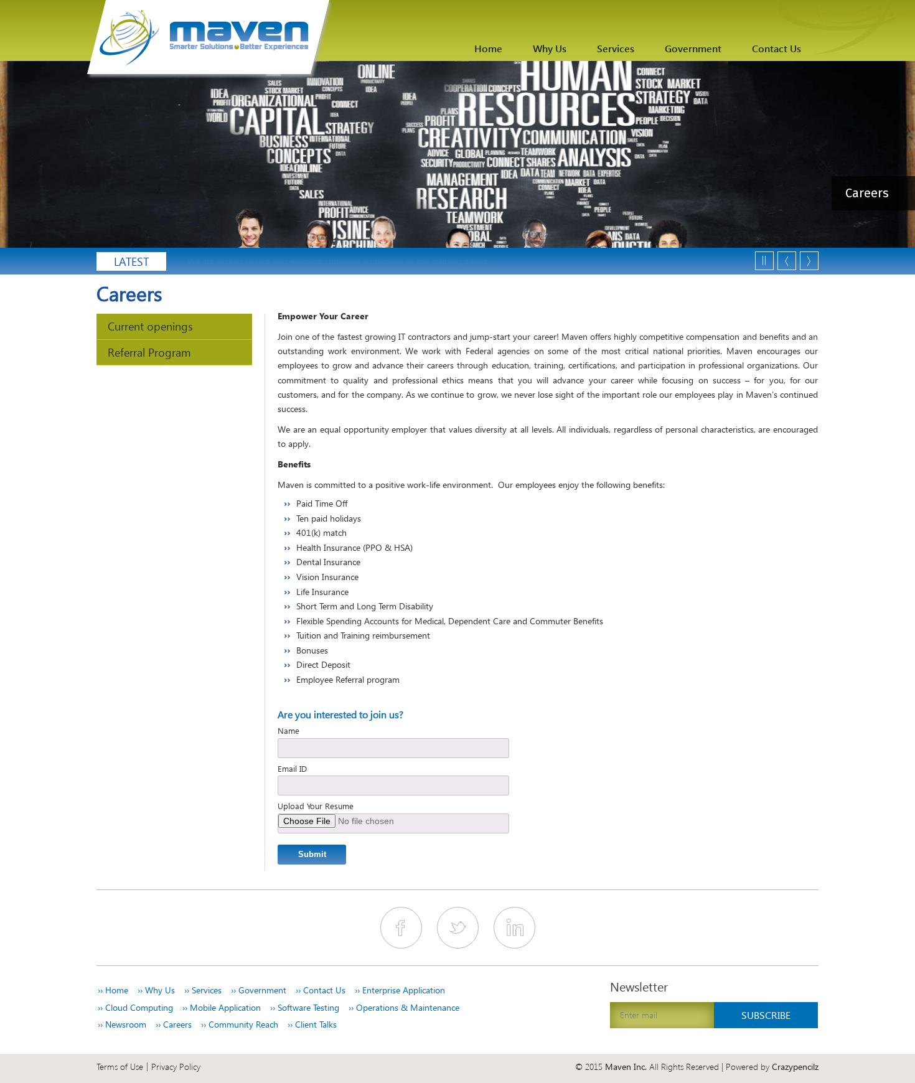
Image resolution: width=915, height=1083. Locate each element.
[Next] (809, 260)
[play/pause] (764, 260)
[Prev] (786, 260)
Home (488, 48)
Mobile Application (221, 1007)
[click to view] (210, 39)
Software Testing (304, 1007)
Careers (174, 1024)
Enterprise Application (400, 990)
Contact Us (776, 48)
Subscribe (766, 1014)
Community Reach (239, 1024)
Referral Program (149, 352)
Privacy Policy (175, 1066)
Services (615, 48)
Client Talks (312, 1024)
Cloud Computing (135, 1007)
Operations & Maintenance (404, 1007)
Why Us (549, 48)
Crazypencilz (795, 1066)
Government (693, 48)
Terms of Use (119, 1066)
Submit (312, 854)
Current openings (150, 326)
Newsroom (122, 1024)
